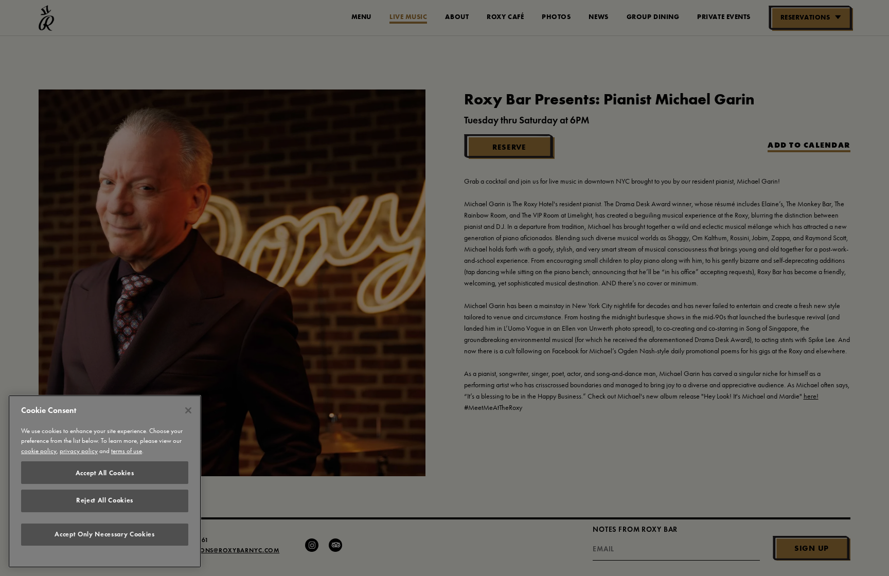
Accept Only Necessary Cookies (104, 534)
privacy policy (79, 451)
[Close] (188, 410)
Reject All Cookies (104, 500)
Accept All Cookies (105, 472)
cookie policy (39, 451)
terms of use (126, 451)
